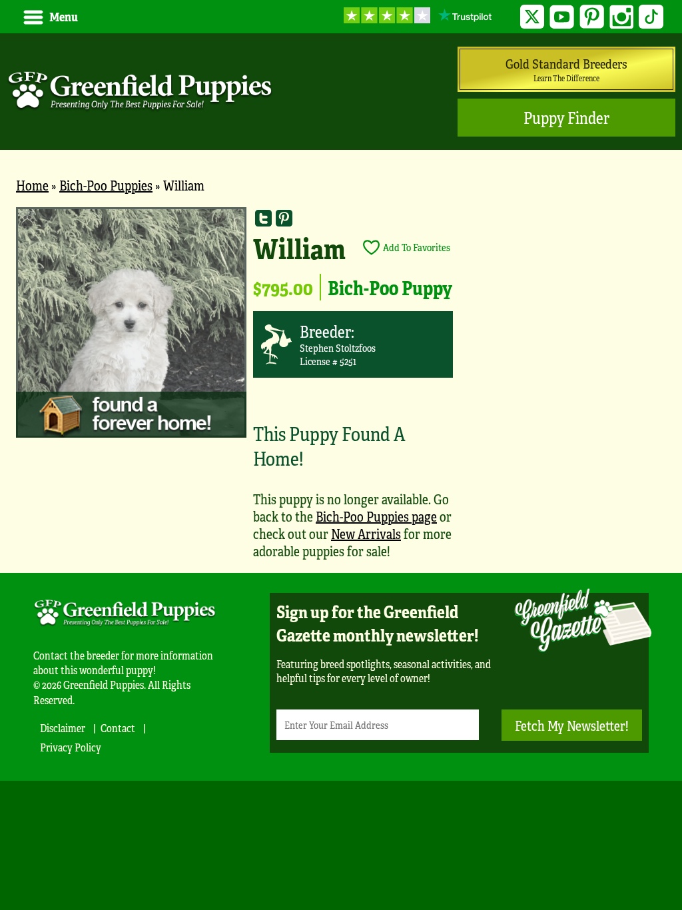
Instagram (621, 17)
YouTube (561, 17)
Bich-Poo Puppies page (376, 516)
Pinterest (591, 17)
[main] (341, 389)
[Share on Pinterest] (284, 217)
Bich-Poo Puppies (106, 185)
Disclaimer (62, 727)
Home (32, 185)
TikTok (651, 17)
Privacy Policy (70, 747)
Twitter (532, 17)
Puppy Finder (566, 117)
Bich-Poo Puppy (390, 287)
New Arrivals (366, 533)
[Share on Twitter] (263, 217)
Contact (118, 727)
